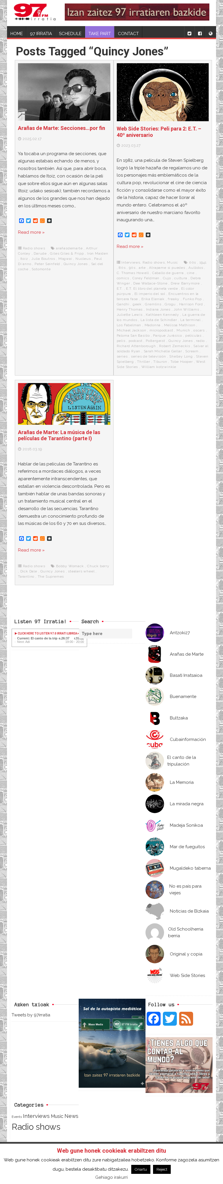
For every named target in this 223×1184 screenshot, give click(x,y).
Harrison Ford (191, 304)
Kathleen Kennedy (162, 315)
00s (192, 262)
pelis (121, 341)
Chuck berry (98, 566)
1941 (203, 262)
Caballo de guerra (168, 273)
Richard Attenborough (136, 346)
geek (137, 304)
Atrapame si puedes (167, 268)
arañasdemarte (69, 248)
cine (191, 273)
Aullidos (195, 268)
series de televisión (148, 356)
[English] (210, 32)
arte (142, 268)
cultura (180, 278)
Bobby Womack (70, 566)
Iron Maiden (97, 253)
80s (122, 268)
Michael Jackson (131, 330)
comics (123, 278)
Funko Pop (192, 299)
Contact (128, 33)
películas (193, 335)
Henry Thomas (130, 309)
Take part (100, 33)
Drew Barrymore (185, 283)
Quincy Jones (76, 264)
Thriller (143, 362)
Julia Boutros (43, 259)
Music (172, 262)
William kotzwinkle (158, 367)
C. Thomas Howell (133, 273)
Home (16, 33)
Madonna (153, 325)
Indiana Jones (158, 309)
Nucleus (83, 259)
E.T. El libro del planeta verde (152, 289)
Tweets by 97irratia (31, 1015)
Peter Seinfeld (47, 264)
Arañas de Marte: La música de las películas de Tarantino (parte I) (59, 435)
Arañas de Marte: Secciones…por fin (61, 128)
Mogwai (65, 259)
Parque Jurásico (167, 335)
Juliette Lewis (130, 315)
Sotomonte (41, 269)
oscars (199, 330)
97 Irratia (41, 33)
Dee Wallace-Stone (150, 283)
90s (132, 268)
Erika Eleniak (153, 299)
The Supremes (51, 576)
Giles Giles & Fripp (67, 253)
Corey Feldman (145, 278)
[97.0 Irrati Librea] (34, 13)
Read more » (31, 232)
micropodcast (161, 330)
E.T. (120, 289)
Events (17, 1116)
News (71, 1116)
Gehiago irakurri (111, 1177)
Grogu (170, 304)
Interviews (130, 262)
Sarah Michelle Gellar (163, 351)
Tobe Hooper (181, 362)
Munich (183, 330)
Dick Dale (28, 571)
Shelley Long (181, 356)
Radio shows (34, 248)
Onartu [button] (141, 1169)
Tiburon (160, 362)
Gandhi (123, 304)
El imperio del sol (149, 294)
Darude (40, 253)
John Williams (186, 309)
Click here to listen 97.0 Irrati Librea (47, 633)
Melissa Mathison (179, 325)
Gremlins (153, 304)
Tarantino (26, 576)
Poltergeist (155, 341)
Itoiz (24, 259)
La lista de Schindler (159, 320)
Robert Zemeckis (174, 346)
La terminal (190, 320)
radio (200, 341)
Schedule (70, 33)
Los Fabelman (129, 325)
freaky (173, 299)
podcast (136, 341)
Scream (192, 351)
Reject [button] (162, 1169)
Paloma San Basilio (133, 335)
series (122, 356)
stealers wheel (81, 571)
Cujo (167, 278)
